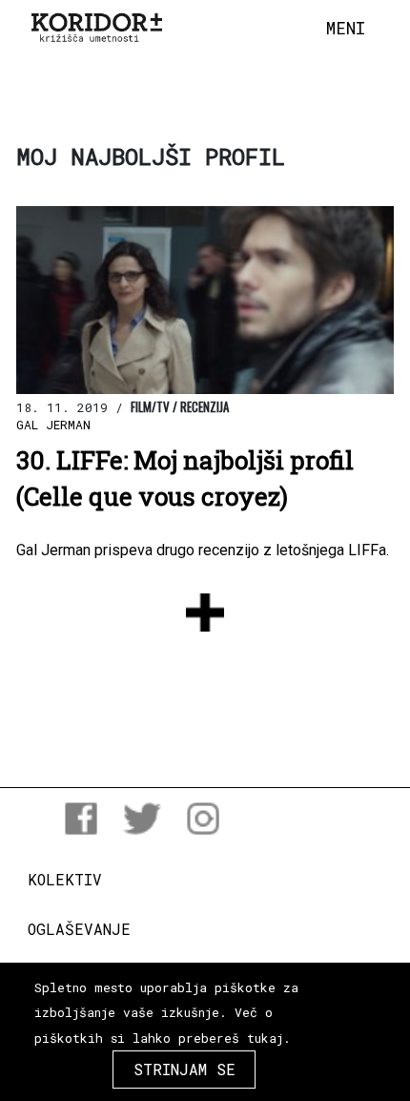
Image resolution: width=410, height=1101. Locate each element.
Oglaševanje (79, 929)
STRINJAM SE (184, 1069)
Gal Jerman (53, 424)
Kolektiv (65, 879)
